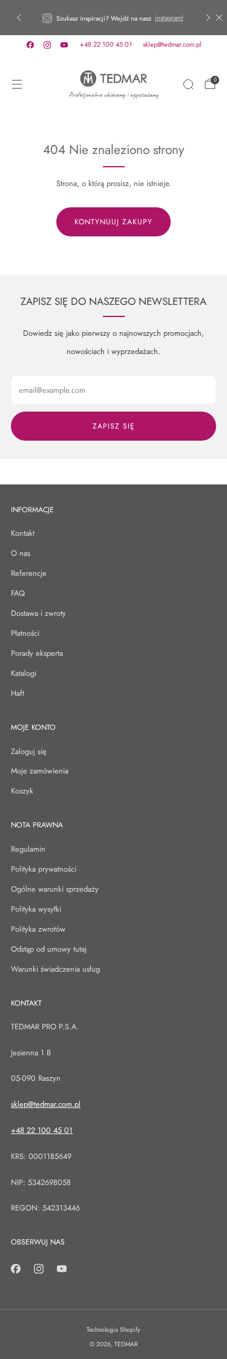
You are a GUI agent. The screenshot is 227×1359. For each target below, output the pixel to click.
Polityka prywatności (43, 869)
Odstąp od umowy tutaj (49, 949)
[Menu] (17, 84)
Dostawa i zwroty (38, 613)
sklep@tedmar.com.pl (172, 44)
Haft (17, 693)
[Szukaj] (188, 84)
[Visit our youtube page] (64, 44)
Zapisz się (114, 426)
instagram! (169, 17)
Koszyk (22, 790)
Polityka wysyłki (36, 909)
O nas (20, 553)
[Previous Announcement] (19, 17)
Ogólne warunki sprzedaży (55, 889)
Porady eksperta (37, 653)
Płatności (25, 633)
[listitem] (114, 17)
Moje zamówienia (39, 770)
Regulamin (28, 849)
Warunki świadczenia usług (55, 969)
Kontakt (23, 533)
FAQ (18, 593)
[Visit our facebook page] (30, 44)
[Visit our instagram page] (47, 44)
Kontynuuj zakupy (113, 221)
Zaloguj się (29, 751)
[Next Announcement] (208, 17)
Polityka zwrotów (38, 929)
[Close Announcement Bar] (219, 17)
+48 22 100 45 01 (106, 44)
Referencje (29, 573)
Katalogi (23, 673)
